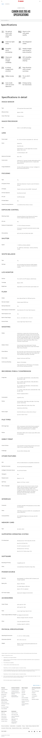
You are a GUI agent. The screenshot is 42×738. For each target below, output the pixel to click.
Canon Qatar (4, 731)
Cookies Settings (25, 728)
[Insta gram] (31, 731)
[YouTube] (39, 731)
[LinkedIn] (34, 731)
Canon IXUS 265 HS (4, 20)
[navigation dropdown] (40, 1)
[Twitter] (37, 731)
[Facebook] (29, 731)
